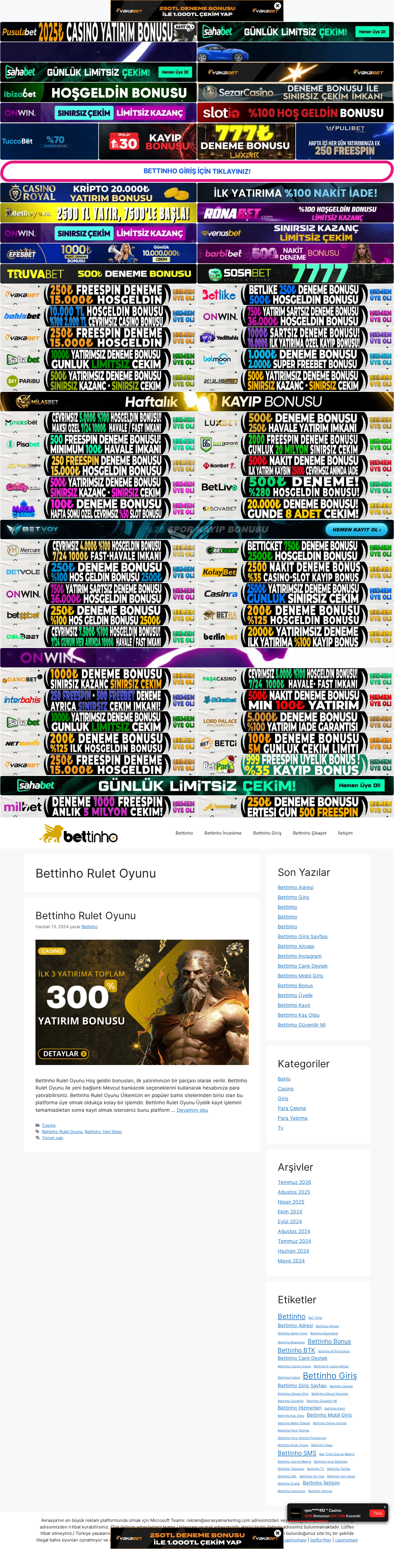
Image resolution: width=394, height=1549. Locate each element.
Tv (280, 1128)
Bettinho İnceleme (223, 833)
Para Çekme (292, 1108)
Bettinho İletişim (321, 1483)
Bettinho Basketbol (324, 1333)
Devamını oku (192, 1110)
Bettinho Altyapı (296, 946)
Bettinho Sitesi (322, 1445)
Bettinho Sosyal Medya (294, 1462)
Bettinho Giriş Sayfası (303, 936)
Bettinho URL (287, 1476)
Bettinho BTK (296, 1350)
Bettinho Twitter (338, 1469)
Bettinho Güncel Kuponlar (330, 1394)
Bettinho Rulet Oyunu (85, 915)
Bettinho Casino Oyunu (294, 1366)
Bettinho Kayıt (294, 1005)
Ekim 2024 (290, 1212)
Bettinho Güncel (341, 1386)
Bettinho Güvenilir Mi (302, 1025)
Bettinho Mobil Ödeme (294, 1423)
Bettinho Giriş (267, 833)
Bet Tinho (315, 1318)
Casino (49, 1125)
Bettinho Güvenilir (291, 1401)
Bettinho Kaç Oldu (299, 1015)
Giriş (283, 1098)
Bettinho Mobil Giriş (300, 976)
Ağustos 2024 (294, 1231)
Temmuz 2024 (294, 1241)
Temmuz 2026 (294, 1182)
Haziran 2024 (293, 1251)
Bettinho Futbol (289, 1377)
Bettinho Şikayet (310, 833)
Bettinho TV (315, 1469)
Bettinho (184, 833)
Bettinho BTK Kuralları (334, 1351)
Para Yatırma (292, 1118)
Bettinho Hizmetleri (300, 1408)
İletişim (345, 833)
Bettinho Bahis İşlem (292, 1333)
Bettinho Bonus (295, 985)
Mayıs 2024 (291, 1261)
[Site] (98, 294)
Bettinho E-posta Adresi (331, 1366)
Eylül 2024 (290, 1221)
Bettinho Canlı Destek (303, 966)
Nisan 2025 (291, 1202)
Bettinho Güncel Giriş (293, 1394)
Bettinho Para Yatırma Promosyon (302, 1438)
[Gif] (197, 401)
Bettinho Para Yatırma (293, 1430)
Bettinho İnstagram (300, 956)
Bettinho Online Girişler (330, 1423)
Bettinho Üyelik (295, 995)
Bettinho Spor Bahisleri (331, 1462)
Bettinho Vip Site (312, 1476)
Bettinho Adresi (296, 887)
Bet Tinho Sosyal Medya (336, 1454)
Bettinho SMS (297, 1453)
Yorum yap (52, 1137)
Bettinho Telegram (291, 1469)
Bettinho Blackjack (291, 1342)
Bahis (284, 1079)
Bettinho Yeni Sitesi (103, 1131)
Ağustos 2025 (294, 1192)
